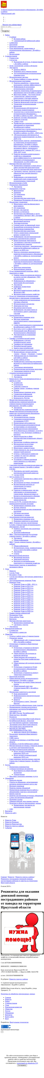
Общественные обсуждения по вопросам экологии (25, 654)
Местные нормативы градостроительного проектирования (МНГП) (27, 321)
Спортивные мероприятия (23, 367)
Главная (4, 877)
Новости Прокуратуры (13, 824)
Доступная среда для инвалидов (21, 726)
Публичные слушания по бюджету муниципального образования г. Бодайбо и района (26, 649)
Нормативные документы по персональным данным (24, 806)
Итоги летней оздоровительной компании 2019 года (25, 756)
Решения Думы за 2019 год (23, 598)
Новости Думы (10, 820)
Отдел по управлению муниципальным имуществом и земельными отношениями (24, 297)
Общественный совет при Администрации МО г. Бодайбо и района (26, 688)
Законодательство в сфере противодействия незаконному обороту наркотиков (28, 438)
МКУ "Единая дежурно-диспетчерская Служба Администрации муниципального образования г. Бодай (24, 525)
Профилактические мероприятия (26, 429)
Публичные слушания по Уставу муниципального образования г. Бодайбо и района (25, 669)
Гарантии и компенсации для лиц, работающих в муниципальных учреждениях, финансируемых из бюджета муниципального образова (27, 493)
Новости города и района (14, 826)
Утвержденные (19, 774)
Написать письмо (15, 780)
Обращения (9, 778)
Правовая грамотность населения (26, 521)
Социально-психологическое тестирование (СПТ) (24, 420)
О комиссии (18, 383)
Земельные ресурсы (21, 306)
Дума (7, 569)
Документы (13, 68)
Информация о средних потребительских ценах (22, 341)
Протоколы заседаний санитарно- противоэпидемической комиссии (26, 472)
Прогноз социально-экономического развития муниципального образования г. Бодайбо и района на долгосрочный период (28, 255)
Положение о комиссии (18, 632)
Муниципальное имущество (24, 304)
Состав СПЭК (19, 475)
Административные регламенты (21, 769)
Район (7, 35)
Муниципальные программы (20, 81)
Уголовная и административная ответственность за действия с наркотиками (25, 461)
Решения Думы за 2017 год (23, 594)
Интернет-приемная (16, 786)
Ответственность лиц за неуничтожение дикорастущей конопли (28, 451)
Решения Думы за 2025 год (23, 609)
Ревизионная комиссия (13, 628)
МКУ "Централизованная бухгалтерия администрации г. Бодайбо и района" (23, 535)
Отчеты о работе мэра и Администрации (24, 636)
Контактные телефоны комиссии (26, 442)
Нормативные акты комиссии (24, 423)
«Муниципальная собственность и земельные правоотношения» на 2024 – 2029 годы (28, 137)
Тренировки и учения (21, 515)
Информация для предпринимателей (27, 237)
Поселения (13, 44)
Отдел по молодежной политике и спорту (24, 350)
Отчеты (16, 390)
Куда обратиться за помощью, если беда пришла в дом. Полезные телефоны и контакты (28, 432)
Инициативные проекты (23, 269)
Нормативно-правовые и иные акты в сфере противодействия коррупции (27, 166)
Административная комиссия (20, 373)
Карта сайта (9, 1017)
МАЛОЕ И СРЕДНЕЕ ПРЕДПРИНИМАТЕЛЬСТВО (20, 729)
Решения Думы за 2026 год (23, 611)
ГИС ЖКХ (17, 288)
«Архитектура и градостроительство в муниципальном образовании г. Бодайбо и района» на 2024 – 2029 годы (28, 131)
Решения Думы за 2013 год (23, 586)
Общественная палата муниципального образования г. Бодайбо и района (23, 679)
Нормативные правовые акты (24, 392)
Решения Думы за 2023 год (23, 605)
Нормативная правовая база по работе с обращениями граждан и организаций (23, 791)
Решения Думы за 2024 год (23, 607)
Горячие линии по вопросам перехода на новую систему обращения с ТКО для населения (27, 277)
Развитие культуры (20, 119)
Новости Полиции (12, 822)
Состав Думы (14, 573)
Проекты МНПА (20, 69)
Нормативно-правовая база (23, 623)
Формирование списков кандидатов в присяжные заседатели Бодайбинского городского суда (23, 709)
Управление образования (18, 185)
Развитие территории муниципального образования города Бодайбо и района (28, 91)
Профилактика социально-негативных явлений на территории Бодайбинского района (28, 363)
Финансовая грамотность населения (22, 692)
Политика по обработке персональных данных (18, 994)
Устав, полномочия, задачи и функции (23, 66)
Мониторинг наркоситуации (24, 448)
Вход (7, 1019)
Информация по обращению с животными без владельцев (25, 282)
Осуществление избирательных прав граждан (26, 705)
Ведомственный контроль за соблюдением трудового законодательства (24, 486)
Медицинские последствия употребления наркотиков (23, 445)
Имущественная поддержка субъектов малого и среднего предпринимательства (26, 746)
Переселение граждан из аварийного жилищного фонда (22, 566)
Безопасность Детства (22, 398)
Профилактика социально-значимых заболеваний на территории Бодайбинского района (27, 125)
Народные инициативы (22, 267)
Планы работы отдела (22, 359)
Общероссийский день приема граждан (23, 801)
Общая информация (21, 540)
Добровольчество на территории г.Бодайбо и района (25, 357)
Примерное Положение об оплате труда (28, 200)
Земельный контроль (21, 559)
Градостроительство (16, 315)
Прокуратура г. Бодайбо (18, 715)
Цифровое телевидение (22, 286)
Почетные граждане (16, 46)
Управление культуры (17, 189)
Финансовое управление (18, 202)
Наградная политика (16, 676)
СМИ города (14, 738)
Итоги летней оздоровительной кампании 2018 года (25, 752)
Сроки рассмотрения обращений (21, 797)
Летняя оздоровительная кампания (22, 749)
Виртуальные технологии (19, 1022)
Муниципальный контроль (19, 555)
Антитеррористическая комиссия (21, 517)
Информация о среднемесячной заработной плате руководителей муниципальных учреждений (26, 179)
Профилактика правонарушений (25, 409)
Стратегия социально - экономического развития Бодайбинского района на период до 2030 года (28, 248)
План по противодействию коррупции (28, 169)
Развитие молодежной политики (25, 100)
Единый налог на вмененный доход (27, 225)
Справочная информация (23, 394)
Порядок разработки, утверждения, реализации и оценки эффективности (27, 84)
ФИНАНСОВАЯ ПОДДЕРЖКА (25, 732)
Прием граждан (15, 794)
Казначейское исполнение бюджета (26, 227)
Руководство (14, 58)
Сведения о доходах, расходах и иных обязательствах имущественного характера (27, 173)
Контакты (13, 619)
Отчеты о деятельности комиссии (26, 454)
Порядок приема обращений (19, 788)
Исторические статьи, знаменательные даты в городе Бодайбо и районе (28, 549)
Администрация (11, 56)
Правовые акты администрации (25, 71)
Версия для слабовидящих (12, 25)
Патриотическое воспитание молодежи (28, 369)
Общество (8, 634)
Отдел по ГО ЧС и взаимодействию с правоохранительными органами (23, 503)
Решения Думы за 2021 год (23, 601)
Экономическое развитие (23, 244)
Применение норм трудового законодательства (24, 499)
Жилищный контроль (21, 557)
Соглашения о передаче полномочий (27, 242)
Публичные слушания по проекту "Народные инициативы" (26, 673)
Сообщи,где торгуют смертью (24, 456)
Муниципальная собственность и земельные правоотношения (26, 109)
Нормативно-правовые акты (24, 317)
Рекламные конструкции (23, 308)
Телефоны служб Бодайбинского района (24, 744)
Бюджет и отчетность (21, 212)
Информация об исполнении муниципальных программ (24, 88)
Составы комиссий (20, 375)
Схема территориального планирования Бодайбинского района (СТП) (28, 326)
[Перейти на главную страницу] (5, 17)
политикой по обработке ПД (27, 1063)
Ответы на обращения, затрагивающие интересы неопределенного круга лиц (23, 783)
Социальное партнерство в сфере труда (28, 479)
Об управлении (19, 194)
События (8, 828)
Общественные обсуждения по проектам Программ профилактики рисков (27, 659)
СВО (11, 809)
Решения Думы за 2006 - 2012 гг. (25, 584)
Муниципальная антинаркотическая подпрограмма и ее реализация (27, 426)
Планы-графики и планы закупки (26, 79)
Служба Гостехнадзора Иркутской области (24, 719)
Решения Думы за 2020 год (23, 600)
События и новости (21, 386)
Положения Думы (16, 615)
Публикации (18, 384)
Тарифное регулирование (23, 344)
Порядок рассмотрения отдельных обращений (26, 795)
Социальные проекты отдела (24, 371)
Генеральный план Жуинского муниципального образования (25, 332)
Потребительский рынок (23, 346)
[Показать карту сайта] (5, 21)
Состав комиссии (20, 457)
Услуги (7, 765)
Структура (13, 60)
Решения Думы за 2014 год (23, 588)
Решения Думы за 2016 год (23, 592)
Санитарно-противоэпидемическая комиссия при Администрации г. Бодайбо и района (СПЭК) (25, 467)
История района (19, 39)
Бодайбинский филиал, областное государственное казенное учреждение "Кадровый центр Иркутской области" (23, 722)
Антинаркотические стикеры (24, 417)
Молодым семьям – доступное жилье (27, 94)
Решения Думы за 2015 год (23, 590)
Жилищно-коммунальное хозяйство (27, 294)
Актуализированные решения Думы (22, 580)
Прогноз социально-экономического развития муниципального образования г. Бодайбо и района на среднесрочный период (28, 262)
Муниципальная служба (18, 183)
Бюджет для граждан (21, 210)
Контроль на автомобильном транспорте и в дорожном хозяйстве (27, 562)
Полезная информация (22, 532)
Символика (13, 43)
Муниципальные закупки (18, 77)
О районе (12, 37)
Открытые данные (16, 638)
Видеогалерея (14, 54)
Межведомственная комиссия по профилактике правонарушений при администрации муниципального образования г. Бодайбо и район (22, 403)
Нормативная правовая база (24, 229)
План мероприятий (21, 694)
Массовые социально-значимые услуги (23, 776)
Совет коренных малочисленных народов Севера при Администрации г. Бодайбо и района (24, 761)
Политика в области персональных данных (25, 803)
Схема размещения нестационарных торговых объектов (27, 301)
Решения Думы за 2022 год (23, 603)
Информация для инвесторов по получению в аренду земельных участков (25, 311)
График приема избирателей (19, 613)
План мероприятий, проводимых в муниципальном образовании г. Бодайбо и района (24, 50)
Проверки (17, 192)
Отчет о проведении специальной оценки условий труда (26, 234)
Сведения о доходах (21, 625)
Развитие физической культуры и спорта (28, 102)
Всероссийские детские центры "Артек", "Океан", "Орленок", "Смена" (28, 353)
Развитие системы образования (25, 117)
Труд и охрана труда (16, 477)
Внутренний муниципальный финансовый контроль (24, 220)
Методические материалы (23, 396)
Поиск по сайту (11, 813)
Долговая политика (21, 223)
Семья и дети (18, 121)
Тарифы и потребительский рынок (22, 338)
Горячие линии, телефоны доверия (26, 388)
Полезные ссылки (15, 799)
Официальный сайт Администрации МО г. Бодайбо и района (27, 641)
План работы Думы (16, 617)
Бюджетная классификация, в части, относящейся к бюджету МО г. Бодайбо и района (28, 215)
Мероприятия (19, 190)
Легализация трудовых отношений (26, 482)
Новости (12, 571)
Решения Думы (15, 582)
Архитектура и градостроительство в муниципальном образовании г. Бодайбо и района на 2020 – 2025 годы (28, 114)
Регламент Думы (15, 575)
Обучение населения (21, 513)
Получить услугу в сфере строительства (28, 329)
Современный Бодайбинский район (27, 41)
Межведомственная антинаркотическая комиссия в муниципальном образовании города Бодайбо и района (24, 413)
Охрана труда (18, 480)
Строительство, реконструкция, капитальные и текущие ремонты (26, 97)
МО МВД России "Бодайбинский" (22, 713)
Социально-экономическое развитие (22, 238)
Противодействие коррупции (20, 164)
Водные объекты (20, 507)
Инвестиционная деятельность (25, 240)
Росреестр (13, 717)
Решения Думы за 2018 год (23, 596)
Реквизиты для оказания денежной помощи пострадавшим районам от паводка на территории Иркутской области (19, 881)
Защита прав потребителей (23, 348)
